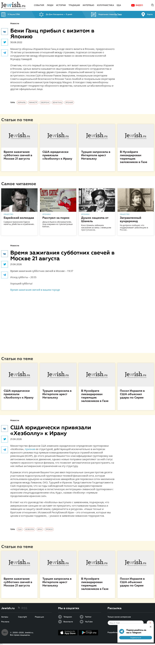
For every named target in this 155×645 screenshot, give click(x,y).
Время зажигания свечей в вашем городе (35, 289)
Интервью (88, 5)
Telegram (67, 617)
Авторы (4, 617)
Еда (119, 5)
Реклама (5, 622)
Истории (61, 5)
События (39, 5)
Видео (139, 5)
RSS (24, 608)
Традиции (74, 5)
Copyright (22, 617)
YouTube (89, 622)
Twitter (88, 617)
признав (30, 449)
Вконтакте (68, 622)
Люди (50, 5)
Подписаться (135, 637)
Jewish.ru (8, 608)
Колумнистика (105, 5)
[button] (4, 31)
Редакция (39, 617)
